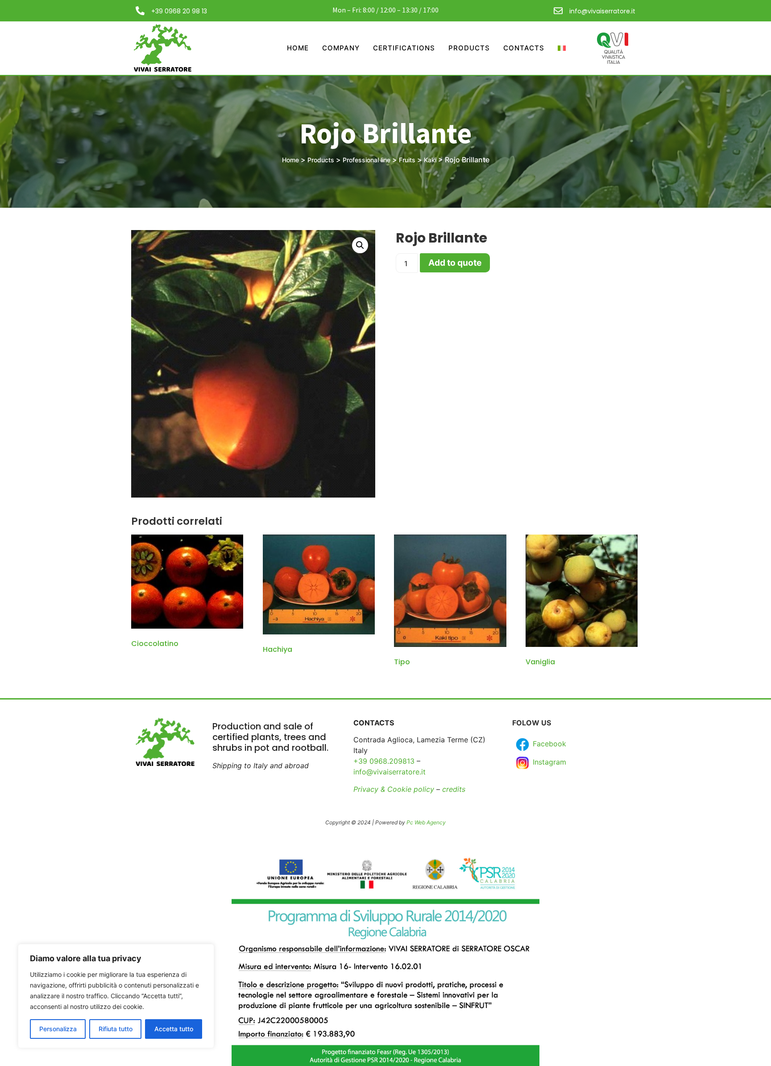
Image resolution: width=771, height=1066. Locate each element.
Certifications (404, 48)
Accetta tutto (173, 1029)
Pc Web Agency (426, 822)
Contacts (523, 48)
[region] (116, 996)
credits (453, 789)
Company (341, 48)
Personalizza (58, 1029)
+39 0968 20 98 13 (179, 11)
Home (298, 48)
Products (469, 48)
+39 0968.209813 (384, 761)
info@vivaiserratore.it (602, 11)
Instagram (548, 762)
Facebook (548, 744)
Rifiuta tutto (116, 1029)
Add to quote (454, 262)
